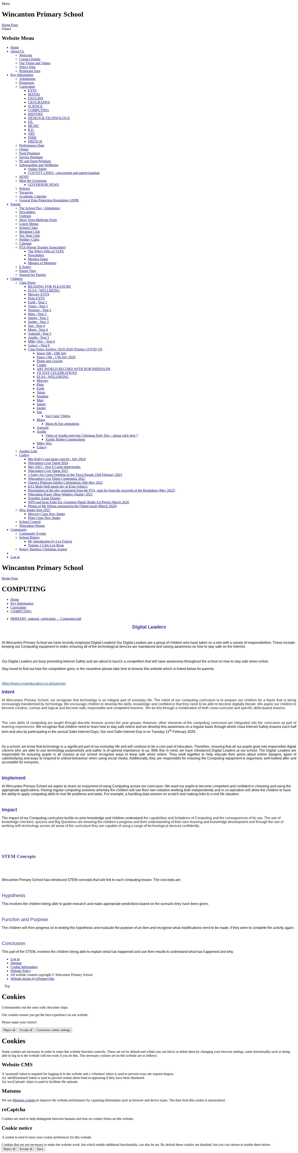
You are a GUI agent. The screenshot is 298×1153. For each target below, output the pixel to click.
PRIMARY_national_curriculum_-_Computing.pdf (45, 618)
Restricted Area (29, 71)
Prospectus (26, 83)
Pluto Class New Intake (44, 518)
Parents (15, 204)
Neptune (42, 396)
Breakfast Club (29, 231)
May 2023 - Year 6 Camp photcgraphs (54, 467)
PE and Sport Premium (35, 161)
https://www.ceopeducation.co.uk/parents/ (34, 683)
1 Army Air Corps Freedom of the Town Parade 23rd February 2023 (75, 475)
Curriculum (27, 86)
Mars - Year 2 (37, 314)
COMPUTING (38, 110)
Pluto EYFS (36, 298)
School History (29, 537)
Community (18, 529)
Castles (41, 365)
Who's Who (27, 67)
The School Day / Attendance (39, 208)
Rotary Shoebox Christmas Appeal (43, 549)
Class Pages (27, 282)
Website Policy (20, 971)
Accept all (26, 1030)
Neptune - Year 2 (39, 310)
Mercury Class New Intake (46, 514)
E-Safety (25, 267)
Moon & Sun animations (62, 424)
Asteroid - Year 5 (39, 333)
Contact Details (29, 59)
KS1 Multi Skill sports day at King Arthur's (57, 486)
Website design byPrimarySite (32, 979)
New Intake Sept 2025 (34, 510)
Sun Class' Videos (57, 416)
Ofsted (23, 149)
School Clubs (28, 228)
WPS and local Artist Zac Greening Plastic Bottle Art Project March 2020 (78, 502)
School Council (30, 522)
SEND (24, 177)
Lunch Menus (28, 224)
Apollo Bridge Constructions (65, 439)
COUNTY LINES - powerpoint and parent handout (63, 173)
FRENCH (35, 141)
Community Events (32, 533)
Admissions (27, 79)
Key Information (21, 75)
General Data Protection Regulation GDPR (49, 200)
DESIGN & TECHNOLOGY (49, 118)
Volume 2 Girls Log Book (46, 545)
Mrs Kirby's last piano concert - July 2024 (57, 459)
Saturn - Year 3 (38, 318)
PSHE (32, 137)
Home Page (10, 25)
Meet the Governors (33, 181)
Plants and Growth (49, 361)
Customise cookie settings (53, 1030)
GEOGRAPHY (39, 102)
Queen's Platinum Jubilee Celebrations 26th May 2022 (65, 482)
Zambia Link (28, 451)
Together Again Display (44, 498)
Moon (41, 420)
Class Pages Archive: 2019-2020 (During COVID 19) (65, 349)
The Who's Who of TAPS (46, 251)
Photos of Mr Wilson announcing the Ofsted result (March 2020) (72, 506)
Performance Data (31, 145)
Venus (41, 392)
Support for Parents (32, 275)
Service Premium (31, 157)
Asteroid (42, 427)
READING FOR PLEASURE (49, 286)
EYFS (32, 90)
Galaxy (42, 447)
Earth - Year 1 (37, 302)
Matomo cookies (24, 1100)
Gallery (24, 455)
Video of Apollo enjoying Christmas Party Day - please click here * (91, 435)
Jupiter (41, 408)
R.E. (31, 130)
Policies (24, 188)
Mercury (42, 380)
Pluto (40, 384)
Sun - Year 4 (36, 326)
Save (40, 1149)
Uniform (25, 216)
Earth (40, 388)
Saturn (41, 404)
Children (16, 279)
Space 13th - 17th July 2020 (56, 357)
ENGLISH (35, 98)
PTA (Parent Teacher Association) (42, 247)
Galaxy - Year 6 (39, 345)
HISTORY (35, 114)
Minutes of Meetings (42, 263)
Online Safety (37, 169)
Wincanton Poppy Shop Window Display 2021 (60, 494)
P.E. (30, 122)
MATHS (34, 94)
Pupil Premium (29, 153)
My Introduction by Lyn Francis (50, 541)
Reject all (9, 1030)
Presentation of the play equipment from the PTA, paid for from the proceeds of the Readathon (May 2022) (101, 490)
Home (14, 47)
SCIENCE (35, 106)
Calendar (25, 243)
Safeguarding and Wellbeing (38, 165)
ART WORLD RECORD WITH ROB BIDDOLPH (73, 369)
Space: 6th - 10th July (52, 353)
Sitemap (16, 963)
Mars (40, 400)
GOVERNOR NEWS (43, 184)
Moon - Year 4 (38, 329)
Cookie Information (24, 967)
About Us (17, 51)
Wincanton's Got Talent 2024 (48, 463)
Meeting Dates (38, 259)
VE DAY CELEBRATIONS (57, 373)
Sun (39, 412)
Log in (15, 557)
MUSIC (33, 126)
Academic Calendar (32, 196)
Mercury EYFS (38, 294)
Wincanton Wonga (32, 525)
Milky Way (44, 443)
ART (31, 133)
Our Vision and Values (34, 63)
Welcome (25, 55)
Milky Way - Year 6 (41, 341)
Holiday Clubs (29, 239)
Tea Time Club (29, 235)
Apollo (41, 431)
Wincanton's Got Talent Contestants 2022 (56, 478)
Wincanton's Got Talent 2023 (48, 471)
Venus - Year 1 (38, 306)
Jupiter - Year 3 (38, 322)
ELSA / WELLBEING (44, 290)
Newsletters (27, 212)
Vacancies (26, 192)
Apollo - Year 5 (38, 337)
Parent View (27, 271)
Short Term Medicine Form (38, 220)
